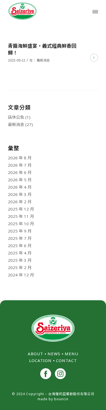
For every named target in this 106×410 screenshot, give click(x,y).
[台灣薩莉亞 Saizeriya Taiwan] (44, 11)
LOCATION (40, 360)
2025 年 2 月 (20, 267)
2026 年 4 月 (20, 187)
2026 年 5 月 (20, 179)
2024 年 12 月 (21, 274)
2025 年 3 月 (20, 260)
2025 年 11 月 (21, 216)
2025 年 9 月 (20, 231)
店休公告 (16, 117)
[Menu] (95, 11)
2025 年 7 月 (20, 238)
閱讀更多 (94, 58)
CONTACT (66, 360)
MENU (71, 353)
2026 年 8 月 (20, 157)
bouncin (61, 399)
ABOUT (35, 353)
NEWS (54, 353)
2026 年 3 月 (20, 194)
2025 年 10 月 (21, 223)
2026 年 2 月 (20, 201)
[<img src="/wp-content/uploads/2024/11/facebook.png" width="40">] (45, 374)
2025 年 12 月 (21, 209)
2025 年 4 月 (20, 253)
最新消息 (43, 60)
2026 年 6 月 (20, 172)
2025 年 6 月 (20, 245)
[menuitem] (95, 11)
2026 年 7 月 (20, 165)
